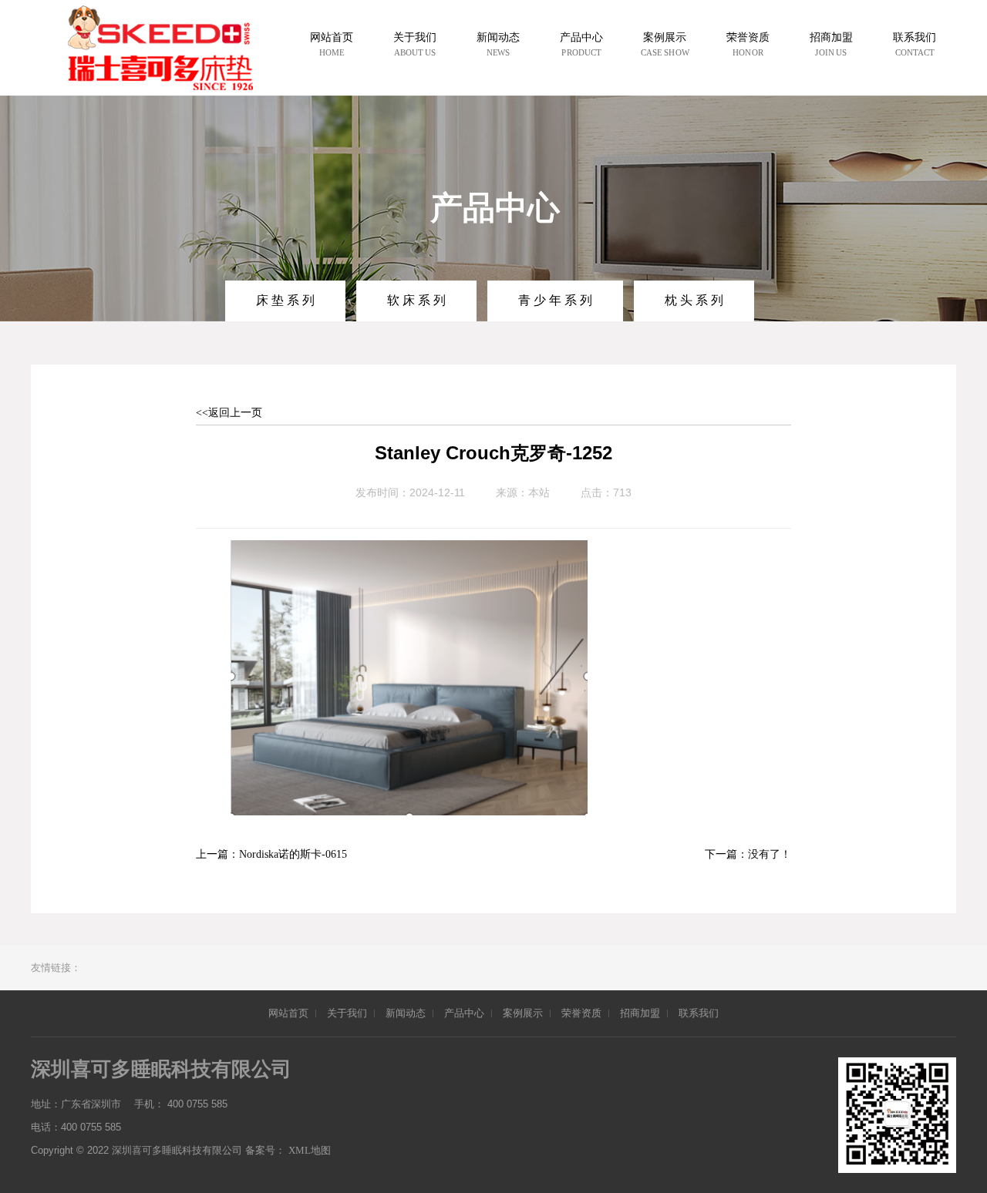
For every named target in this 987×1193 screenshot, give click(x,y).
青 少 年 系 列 (555, 300)
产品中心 (464, 1013)
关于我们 (347, 1013)
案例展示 (523, 1013)
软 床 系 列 (416, 300)
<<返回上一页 (229, 412)
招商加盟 (640, 1013)
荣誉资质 (581, 1013)
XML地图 (309, 1150)
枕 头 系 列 (694, 300)
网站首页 (288, 1013)
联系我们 (699, 1013)
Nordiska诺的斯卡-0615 (293, 854)
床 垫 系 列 (285, 300)
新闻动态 (406, 1013)
